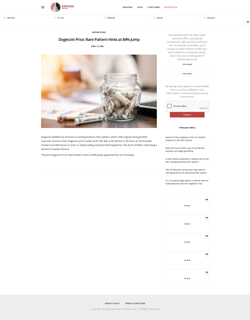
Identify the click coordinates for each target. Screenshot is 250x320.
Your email (187, 74)
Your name (187, 64)
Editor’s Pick (170, 7)
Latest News (153, 7)
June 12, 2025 (97, 46)
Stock (140, 7)
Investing (127, 7)
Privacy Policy (112, 303)
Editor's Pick (99, 32)
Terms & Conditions (135, 303)
